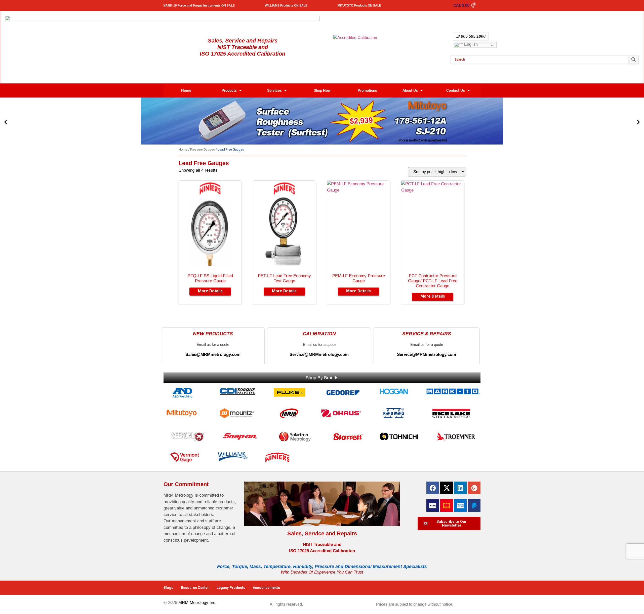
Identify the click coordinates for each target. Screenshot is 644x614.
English (470, 44)
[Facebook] (432, 488)
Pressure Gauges (202, 149)
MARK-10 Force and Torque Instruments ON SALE (215, 5)
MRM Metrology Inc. (197, 602)
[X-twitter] (446, 488)
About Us (410, 90)
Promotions (367, 90)
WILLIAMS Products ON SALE (302, 5)
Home (186, 90)
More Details (210, 291)
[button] (6, 122)
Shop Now (322, 90)
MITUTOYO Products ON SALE (375, 5)
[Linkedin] (460, 488)
